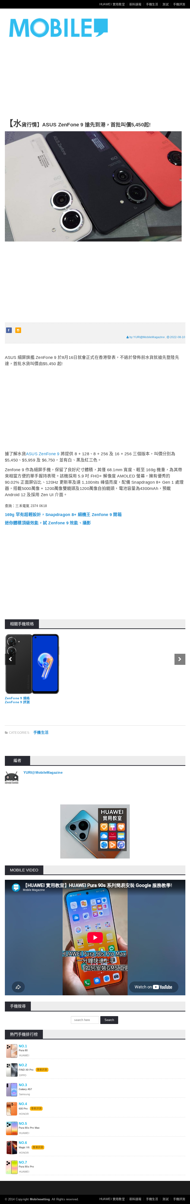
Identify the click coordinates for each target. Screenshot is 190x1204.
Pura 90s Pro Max (29, 1127)
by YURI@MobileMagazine (147, 337)
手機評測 (179, 4)
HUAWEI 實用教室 (112, 4)
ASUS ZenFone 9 (43, 454)
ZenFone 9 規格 (17, 698)
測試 (165, 4)
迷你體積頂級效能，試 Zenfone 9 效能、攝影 (48, 523)
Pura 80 (23, 1050)
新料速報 (135, 4)
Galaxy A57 (25, 1089)
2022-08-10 (177, 337)
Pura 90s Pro (26, 1166)
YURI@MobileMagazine (43, 772)
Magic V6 (24, 1147)
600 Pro (23, 1108)
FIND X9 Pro (26, 1069)
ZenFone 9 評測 (17, 702)
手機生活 (152, 4)
